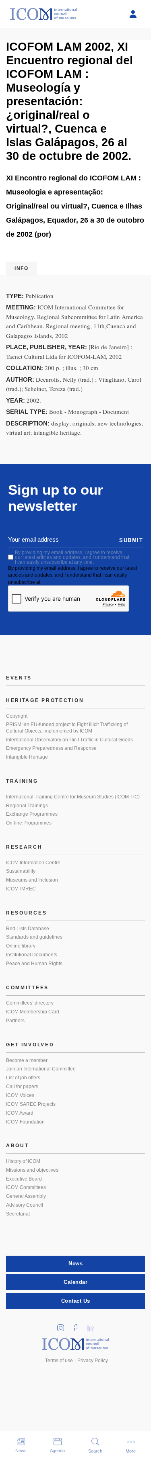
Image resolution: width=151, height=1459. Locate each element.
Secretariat (18, 1214)
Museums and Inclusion (32, 880)
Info (21, 268)
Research (24, 847)
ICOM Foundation (25, 1122)
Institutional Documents (31, 955)
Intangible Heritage (27, 757)
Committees (27, 987)
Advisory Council (24, 1205)
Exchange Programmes (32, 814)
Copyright (16, 716)
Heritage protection (45, 700)
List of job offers (23, 1077)
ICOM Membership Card (32, 1012)
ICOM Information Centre (33, 863)
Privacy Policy (92, 1360)
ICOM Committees (26, 1187)
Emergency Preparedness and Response (51, 748)
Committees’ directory (30, 1003)
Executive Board (24, 1179)
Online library (20, 946)
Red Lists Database (27, 928)
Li (93, 1325)
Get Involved (30, 1045)
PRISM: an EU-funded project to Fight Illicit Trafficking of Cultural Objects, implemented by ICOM (67, 728)
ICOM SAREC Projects (31, 1104)
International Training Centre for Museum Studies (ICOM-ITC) (73, 797)
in (63, 1325)
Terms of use (59, 1360)
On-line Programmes (29, 823)
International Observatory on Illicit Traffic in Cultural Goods (69, 740)
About (17, 1145)
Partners (15, 1020)
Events (19, 678)
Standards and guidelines (34, 937)
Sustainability (20, 871)
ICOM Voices (20, 1095)
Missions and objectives (32, 1170)
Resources (26, 913)
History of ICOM (23, 1161)
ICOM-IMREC (21, 889)
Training (22, 781)
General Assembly (26, 1196)
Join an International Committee (41, 1069)
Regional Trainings (27, 805)
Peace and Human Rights (34, 963)
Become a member (27, 1060)
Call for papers (22, 1086)
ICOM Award (19, 1113)
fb (78, 1325)
